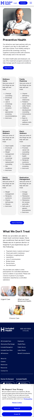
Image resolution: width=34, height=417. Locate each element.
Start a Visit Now (17, 222)
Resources (4, 367)
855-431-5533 (25, 329)
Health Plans (21, 344)
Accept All (17, 414)
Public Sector (22, 347)
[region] (17, 400)
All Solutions (4, 353)
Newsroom (4, 364)
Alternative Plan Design (8, 344)
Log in (15, 3)
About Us (3, 358)
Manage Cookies (17, 402)
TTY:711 (26, 331)
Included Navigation (7, 347)
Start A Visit (8, 67)
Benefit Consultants (24, 353)
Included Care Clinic (7, 350)
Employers (21, 341)
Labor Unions (22, 350)
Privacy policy (28, 399)
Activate (23, 3)
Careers (3, 361)
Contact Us (4, 370)
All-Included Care (6, 341)
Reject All (17, 408)
